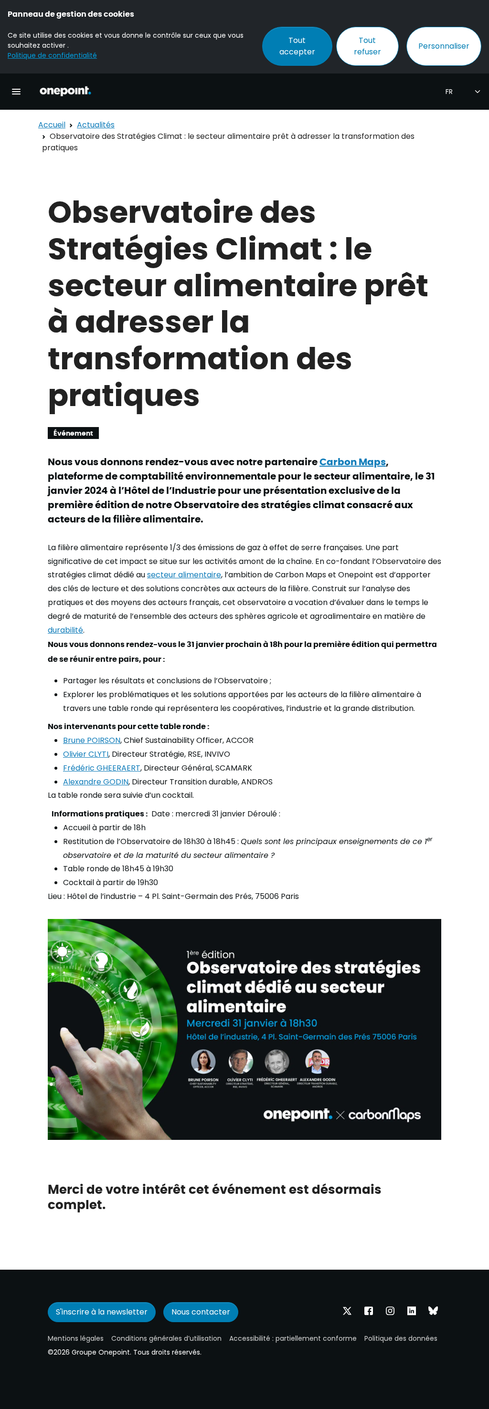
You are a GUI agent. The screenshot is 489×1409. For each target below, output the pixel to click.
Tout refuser (367, 46)
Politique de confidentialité (52, 55)
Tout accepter (297, 46)
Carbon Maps (352, 461)
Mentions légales (76, 1338)
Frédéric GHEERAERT (101, 767)
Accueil (51, 124)
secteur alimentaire (184, 574)
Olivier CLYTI (85, 754)
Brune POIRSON (91, 740)
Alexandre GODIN (95, 781)
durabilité (65, 630)
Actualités (96, 124)
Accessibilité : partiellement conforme (293, 1338)
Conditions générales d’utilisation (166, 1338)
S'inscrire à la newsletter (102, 1311)
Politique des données (400, 1338)
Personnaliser (443, 46)
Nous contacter (200, 1311)
